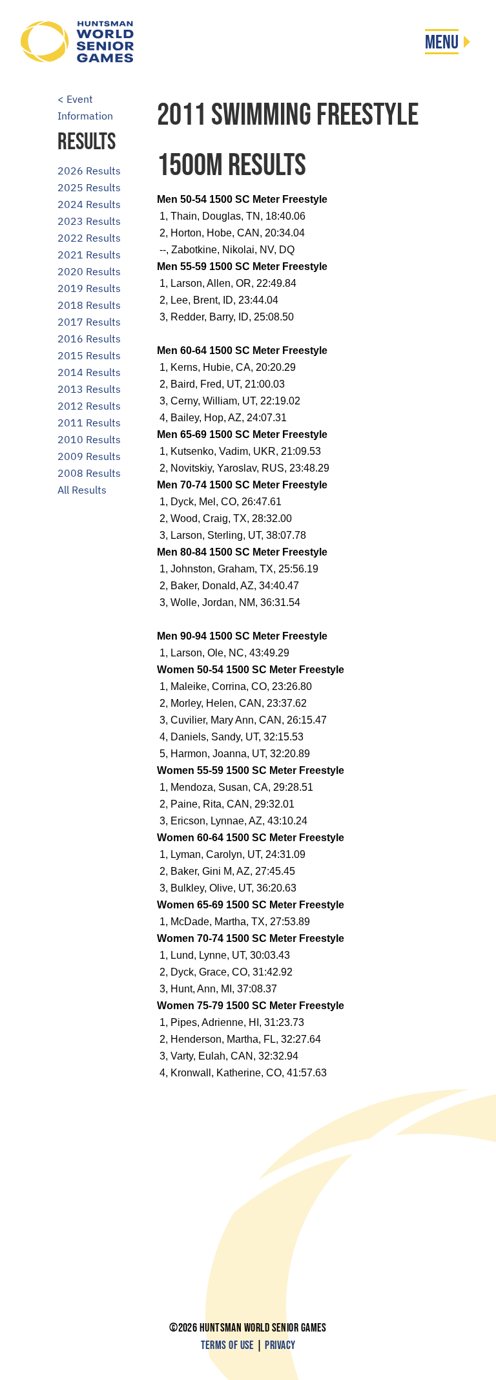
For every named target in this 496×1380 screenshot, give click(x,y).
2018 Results (89, 304)
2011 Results (89, 422)
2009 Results (89, 456)
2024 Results (89, 204)
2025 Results (89, 187)
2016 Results (89, 338)
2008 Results (89, 472)
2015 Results (89, 355)
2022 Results (89, 237)
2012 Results (89, 405)
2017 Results (89, 321)
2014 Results (89, 372)
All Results (82, 489)
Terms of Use (227, 1345)
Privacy (280, 1345)
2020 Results (89, 271)
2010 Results (89, 439)
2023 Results (89, 220)
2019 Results (89, 288)
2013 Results (89, 388)
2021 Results (89, 254)
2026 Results (89, 170)
